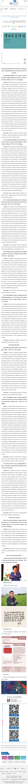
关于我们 (11, 771)
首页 (1, 8)
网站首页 (2, 771)
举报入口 (14, 773)
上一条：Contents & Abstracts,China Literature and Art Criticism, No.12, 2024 (14, 746)
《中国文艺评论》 (12, 8)
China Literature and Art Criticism (18, 20)
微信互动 (17, 768)
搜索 (15, 1)
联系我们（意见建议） (23, 771)
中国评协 (6, 8)
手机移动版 (11, 768)
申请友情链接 (9, 773)
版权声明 (15, 771)
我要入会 (24, 768)
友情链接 (3, 773)
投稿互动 (3, 768)
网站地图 (25, 1)
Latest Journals (20, 8)
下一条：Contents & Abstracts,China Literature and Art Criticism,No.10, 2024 (14, 748)
